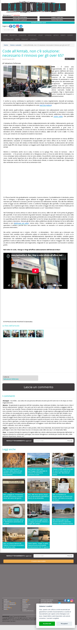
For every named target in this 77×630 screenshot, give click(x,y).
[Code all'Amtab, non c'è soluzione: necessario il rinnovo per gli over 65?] (27, 81)
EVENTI (63, 35)
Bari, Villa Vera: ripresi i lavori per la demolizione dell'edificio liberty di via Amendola (38, 496)
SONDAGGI (25, 606)
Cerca (20, 30)
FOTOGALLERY (8, 39)
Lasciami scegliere (53, 618)
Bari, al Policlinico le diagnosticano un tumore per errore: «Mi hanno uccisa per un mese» (63, 497)
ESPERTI (70, 35)
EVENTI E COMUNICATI (10, 604)
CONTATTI (33, 39)
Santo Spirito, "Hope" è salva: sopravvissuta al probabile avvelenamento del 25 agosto (38, 545)
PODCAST (25, 39)
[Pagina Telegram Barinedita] (59, 603)
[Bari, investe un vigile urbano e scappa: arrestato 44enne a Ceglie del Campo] (38, 511)
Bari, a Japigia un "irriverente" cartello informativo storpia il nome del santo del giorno (13, 496)
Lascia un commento (38, 387)
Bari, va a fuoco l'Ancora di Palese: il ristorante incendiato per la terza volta (13, 545)
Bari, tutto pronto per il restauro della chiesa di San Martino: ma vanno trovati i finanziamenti (12, 471)
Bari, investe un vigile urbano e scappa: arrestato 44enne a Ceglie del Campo (38, 521)
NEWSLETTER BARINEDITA (18, 441)
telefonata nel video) (21, 223)
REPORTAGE (32, 35)
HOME (5, 35)
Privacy (24, 609)
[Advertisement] (38, 180)
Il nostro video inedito (38, 561)
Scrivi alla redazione (46, 601)
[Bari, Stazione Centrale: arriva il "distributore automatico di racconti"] (14, 511)
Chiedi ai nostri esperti (47, 600)
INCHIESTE (13, 35)
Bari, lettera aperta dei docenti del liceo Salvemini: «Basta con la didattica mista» (63, 521)
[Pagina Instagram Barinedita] (71, 600)
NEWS (5, 609)
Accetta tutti (47, 623)
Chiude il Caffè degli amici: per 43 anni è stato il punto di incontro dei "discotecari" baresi (63, 471)
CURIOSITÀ (22, 35)
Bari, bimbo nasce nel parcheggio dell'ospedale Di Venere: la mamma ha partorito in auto (37, 471)
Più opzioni (64, 623)
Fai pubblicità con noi (46, 603)
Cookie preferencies (27, 610)
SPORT (40, 35)
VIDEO (17, 39)
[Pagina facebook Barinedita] (65, 600)
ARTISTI (56, 35)
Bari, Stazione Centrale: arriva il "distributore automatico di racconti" (13, 521)
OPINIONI (48, 35)
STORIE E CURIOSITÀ (9, 603)
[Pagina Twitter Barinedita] (68, 600)
